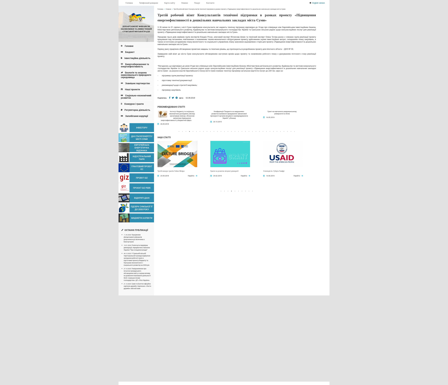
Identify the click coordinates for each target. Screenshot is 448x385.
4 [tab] (189, 131)
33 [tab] (291, 131)
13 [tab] (221, 131)
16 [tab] (231, 131)
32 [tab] (287, 131)
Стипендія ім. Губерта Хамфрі (221, 171)
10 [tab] (210, 131)
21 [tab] (249, 131)
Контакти (210, 3)
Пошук (197, 3)
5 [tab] (193, 131)
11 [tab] (214, 131)
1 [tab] (179, 131)
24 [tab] (259, 131)
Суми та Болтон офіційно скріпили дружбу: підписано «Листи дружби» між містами (137, 286)
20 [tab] (245, 131)
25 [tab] (263, 131)
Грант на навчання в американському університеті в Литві (229, 112)
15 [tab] (228, 131)
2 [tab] (182, 131)
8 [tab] (203, 131)
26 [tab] (266, 131)
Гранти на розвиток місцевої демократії (172, 171)
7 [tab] (200, 131)
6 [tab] (196, 131)
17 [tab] (235, 131)
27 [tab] (270, 131)
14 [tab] (224, 131)
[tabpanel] (184, 117)
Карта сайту (169, 3)
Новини (184, 3)
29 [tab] (277, 131)
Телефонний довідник (148, 3)
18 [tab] (238, 131)
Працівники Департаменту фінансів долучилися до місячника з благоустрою (134, 238)
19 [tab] (242, 131)
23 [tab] (256, 131)
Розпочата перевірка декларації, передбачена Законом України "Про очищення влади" (137, 247)
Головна (129, 3)
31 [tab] (284, 131)
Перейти (191, 176)
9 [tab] (207, 131)
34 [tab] (294, 131)
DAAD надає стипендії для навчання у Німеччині (282, 111)
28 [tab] (273, 131)
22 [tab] (252, 131)
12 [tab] (217, 131)
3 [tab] (186, 131)
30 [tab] (280, 131)
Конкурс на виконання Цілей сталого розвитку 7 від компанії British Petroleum (281, 172)
